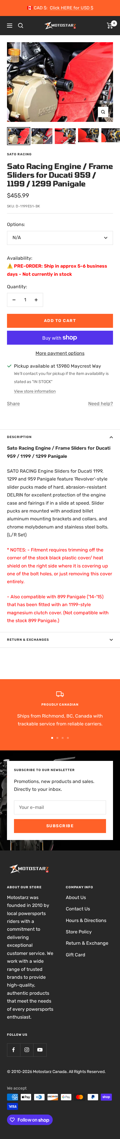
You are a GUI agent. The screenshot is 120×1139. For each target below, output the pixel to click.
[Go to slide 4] (68, 738)
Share (13, 403)
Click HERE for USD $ (71, 7)
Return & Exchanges (28, 640)
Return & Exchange (87, 943)
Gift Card (75, 955)
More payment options (60, 353)
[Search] (20, 25)
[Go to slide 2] (57, 738)
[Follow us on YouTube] (39, 1049)
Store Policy (79, 932)
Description (19, 437)
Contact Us (78, 909)
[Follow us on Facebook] (13, 1049)
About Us (76, 897)
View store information (35, 391)
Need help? (100, 403)
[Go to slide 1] (52, 738)
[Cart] (110, 26)
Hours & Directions (86, 920)
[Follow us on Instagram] (26, 1049)
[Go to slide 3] (62, 738)
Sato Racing (19, 154)
